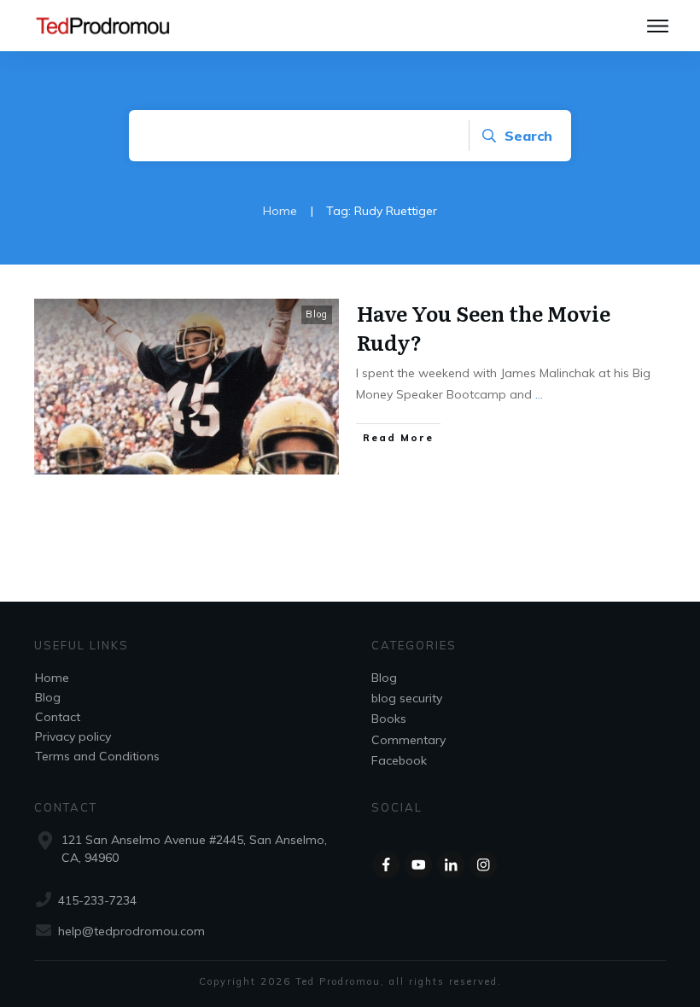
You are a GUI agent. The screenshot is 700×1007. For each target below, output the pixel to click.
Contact (57, 717)
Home (52, 677)
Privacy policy (73, 736)
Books (388, 718)
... (539, 394)
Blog (317, 314)
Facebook (399, 760)
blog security (406, 698)
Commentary (408, 740)
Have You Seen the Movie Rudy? (483, 327)
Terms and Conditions (97, 756)
